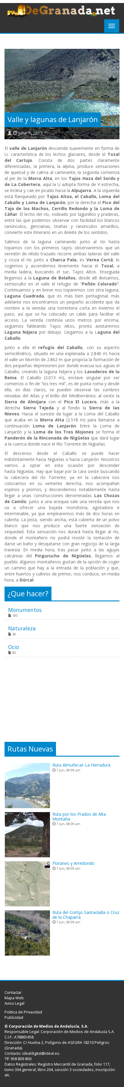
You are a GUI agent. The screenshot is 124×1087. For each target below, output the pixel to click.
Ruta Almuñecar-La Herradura (81, 765)
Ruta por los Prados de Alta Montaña (79, 816)
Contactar (13, 992)
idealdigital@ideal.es (40, 1053)
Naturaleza (22, 628)
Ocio (13, 647)
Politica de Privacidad (23, 1012)
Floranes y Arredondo (73, 863)
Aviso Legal (14, 1003)
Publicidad (14, 1017)
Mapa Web (14, 997)
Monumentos (25, 609)
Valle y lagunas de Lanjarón (53, 119)
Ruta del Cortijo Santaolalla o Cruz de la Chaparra (85, 914)
